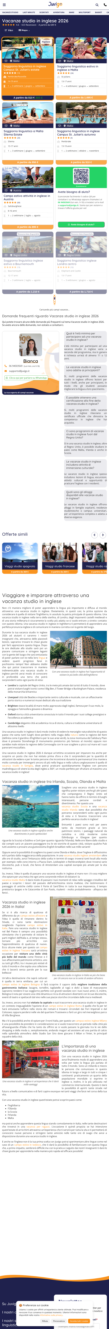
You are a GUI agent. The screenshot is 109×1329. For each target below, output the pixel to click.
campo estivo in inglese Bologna (21, 984)
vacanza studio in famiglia (17, 765)
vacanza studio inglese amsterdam (82, 855)
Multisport (85, 12)
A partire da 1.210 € (27, 291)
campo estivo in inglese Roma (65, 1005)
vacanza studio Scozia (75, 806)
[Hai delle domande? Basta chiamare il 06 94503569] (105, 5)
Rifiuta (45, 1321)
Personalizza (59, 1321)
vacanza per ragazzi (38, 1126)
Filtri (10, 30)
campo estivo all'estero (32, 915)
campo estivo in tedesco (27, 1144)
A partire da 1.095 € (81, 97)
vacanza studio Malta (13, 880)
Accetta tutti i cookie (79, 1321)
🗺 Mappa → (24, 30)
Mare (71, 12)
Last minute (29, 12)
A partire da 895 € (27, 227)
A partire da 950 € (27, 162)
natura (74, 734)
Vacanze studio (10, 12)
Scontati (44, 12)
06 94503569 (64, 202)
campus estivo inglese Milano (91, 1020)
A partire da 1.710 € (81, 291)
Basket (98, 12)
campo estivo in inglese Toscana (24, 949)
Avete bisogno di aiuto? (82, 224)
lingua (42, 657)
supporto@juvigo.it (69, 205)
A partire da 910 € (24, 97)
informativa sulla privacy (51, 1315)
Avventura (58, 12)
